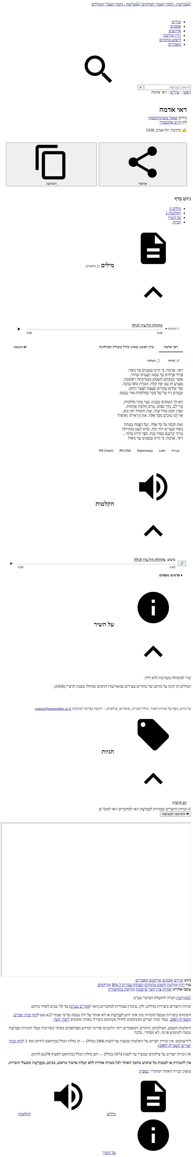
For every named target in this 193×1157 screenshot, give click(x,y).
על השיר (174, 217)
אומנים (175, 26)
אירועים (175, 31)
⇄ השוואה (20, 347)
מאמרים (174, 44)
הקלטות (173, 213)
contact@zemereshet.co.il (53, 709)
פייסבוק (141, 989)
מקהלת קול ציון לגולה (147, 325)
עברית (175, 450)
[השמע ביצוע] (19, 329)
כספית (144, 1071)
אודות (166, 989)
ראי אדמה (171, 347)
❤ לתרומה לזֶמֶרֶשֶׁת (175, 814)
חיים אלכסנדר (170, 122)
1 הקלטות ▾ (172, 329)
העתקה (51, 184)
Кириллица (145, 450)
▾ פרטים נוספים (170, 575)
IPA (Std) (125, 450)
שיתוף (143, 184)
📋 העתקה (153, 360)
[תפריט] (186, 11)
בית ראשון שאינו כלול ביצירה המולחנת (126, 347)
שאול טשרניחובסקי (162, 118)
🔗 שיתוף (174, 360)
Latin (162, 450)
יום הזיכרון (179, 803)
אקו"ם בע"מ (80, 1006)
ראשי (187, 92)
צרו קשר (154, 989)
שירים (176, 22)
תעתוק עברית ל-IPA (127, 985)
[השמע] (11, 563)
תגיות (177, 222)
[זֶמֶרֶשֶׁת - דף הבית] (183, 998)
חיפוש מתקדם (170, 40)
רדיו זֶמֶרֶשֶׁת (172, 35)
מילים (175, 208)
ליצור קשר (61, 1019)
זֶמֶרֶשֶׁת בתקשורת (121, 989)
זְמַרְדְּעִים (104, 985)
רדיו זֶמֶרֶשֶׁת (176, 985)
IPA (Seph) (106, 450)
